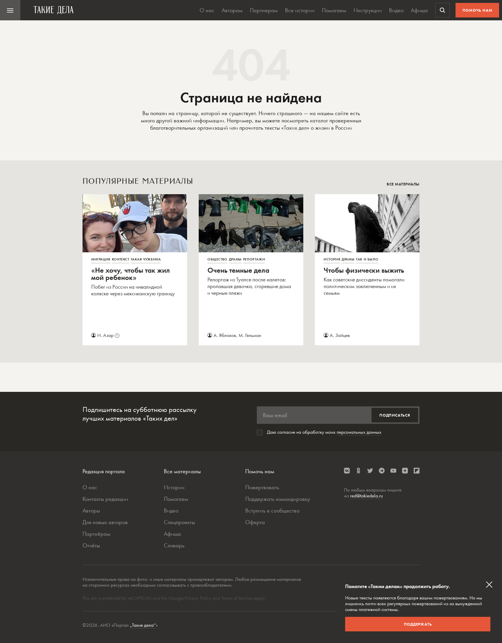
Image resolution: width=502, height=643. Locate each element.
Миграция (100, 259)
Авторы (91, 510)
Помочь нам (477, 10)
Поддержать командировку (277, 499)
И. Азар (107, 335)
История (332, 259)
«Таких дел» (295, 127)
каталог (319, 120)
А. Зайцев (340, 335)
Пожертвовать (262, 487)
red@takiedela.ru (366, 495)
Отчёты (91, 545)
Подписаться (394, 415)
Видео (396, 10)
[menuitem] (10, 10)
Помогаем (334, 10)
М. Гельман (250, 335)
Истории (174, 487)
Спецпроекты (179, 522)
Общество (217, 259)
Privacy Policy (199, 598)
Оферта (255, 522)
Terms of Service (236, 598)
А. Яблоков (225, 335)
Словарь (174, 545)
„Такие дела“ (143, 625)
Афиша (419, 10)
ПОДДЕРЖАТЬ (418, 624)
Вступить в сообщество (272, 510)
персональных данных (359, 432)
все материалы (403, 184)
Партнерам (264, 10)
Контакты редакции (105, 499)
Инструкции (368, 10)
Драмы (235, 259)
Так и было (367, 259)
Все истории (300, 10)
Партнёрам (96, 533)
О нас (207, 10)
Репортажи (254, 259)
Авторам (232, 10)
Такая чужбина (146, 259)
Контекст (120, 259)
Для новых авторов (105, 522)
